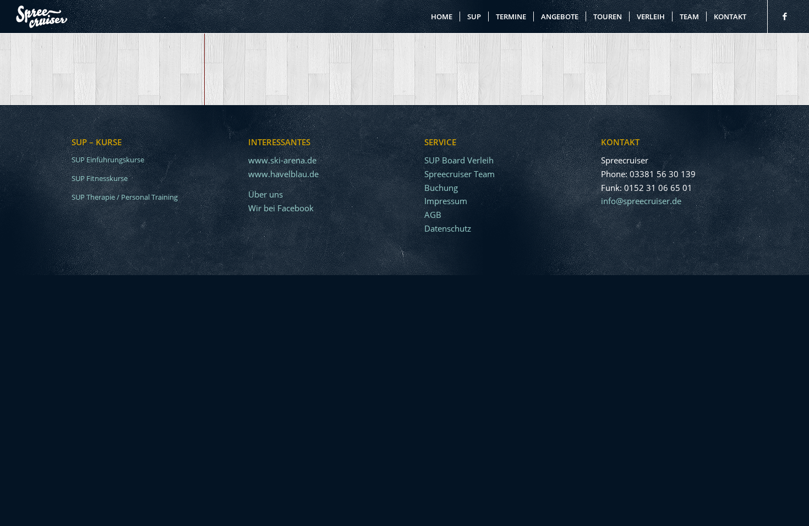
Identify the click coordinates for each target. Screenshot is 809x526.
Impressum (445, 200)
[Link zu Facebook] (785, 16)
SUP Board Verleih (459, 160)
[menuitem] (442, 16)
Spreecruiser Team (459, 173)
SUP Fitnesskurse (100, 178)
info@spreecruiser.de (641, 200)
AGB (432, 214)
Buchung (441, 187)
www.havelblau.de (283, 173)
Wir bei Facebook (281, 207)
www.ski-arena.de (282, 160)
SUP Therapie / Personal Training (125, 197)
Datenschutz (447, 228)
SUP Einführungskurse (108, 160)
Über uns (265, 194)
